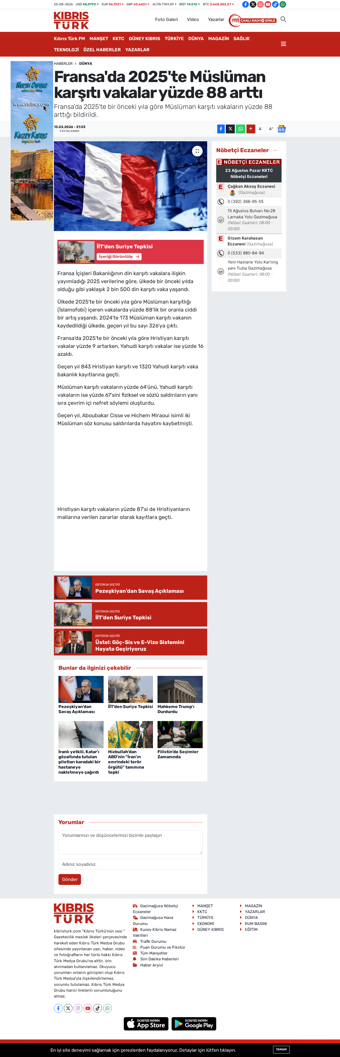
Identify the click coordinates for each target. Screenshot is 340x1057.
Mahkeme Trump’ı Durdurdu (176, 709)
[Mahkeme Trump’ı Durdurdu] (180, 689)
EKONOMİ (205, 923)
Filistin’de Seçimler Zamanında (178, 754)
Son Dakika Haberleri (159, 959)
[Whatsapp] (107, 1008)
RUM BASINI (256, 923)
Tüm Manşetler (154, 953)
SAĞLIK (241, 38)
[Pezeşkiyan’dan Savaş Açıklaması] (81, 689)
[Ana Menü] (283, 44)
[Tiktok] (97, 1008)
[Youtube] (87, 1008)
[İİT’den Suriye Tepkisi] (130, 689)
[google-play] (194, 1023)
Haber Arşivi (151, 965)
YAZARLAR (137, 49)
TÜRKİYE (174, 38)
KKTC (118, 38)
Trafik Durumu (153, 941)
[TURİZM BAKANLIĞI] (32, 140)
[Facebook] (58, 1008)
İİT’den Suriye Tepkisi (130, 706)
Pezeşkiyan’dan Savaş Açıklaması (76, 709)
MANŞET (99, 38)
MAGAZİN (218, 38)
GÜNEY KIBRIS (144, 38)
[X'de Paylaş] (230, 129)
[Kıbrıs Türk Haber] (71, 20)
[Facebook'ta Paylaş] (221, 129)
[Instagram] (78, 1008)
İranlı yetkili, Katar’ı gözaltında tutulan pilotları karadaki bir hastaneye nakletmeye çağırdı (79, 762)
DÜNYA (196, 38)
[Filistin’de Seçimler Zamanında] (180, 734)
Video (193, 19)
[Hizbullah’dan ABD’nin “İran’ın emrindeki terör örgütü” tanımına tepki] (130, 734)
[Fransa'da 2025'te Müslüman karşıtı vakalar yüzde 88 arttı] (130, 186)
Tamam (281, 1049)
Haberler (63, 63)
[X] (68, 1008)
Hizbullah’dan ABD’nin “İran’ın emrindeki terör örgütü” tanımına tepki (126, 762)
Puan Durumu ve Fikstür (162, 947)
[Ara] (283, 19)
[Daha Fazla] (250, 129)
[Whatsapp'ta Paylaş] (240, 129)
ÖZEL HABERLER (102, 49)
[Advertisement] (130, 465)
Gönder (70, 879)
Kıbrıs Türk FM (69, 38)
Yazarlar (216, 19)
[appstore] (147, 1023)
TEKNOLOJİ (66, 49)
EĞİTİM (251, 929)
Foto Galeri (166, 19)
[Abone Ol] (281, 129)
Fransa (65, 273)
